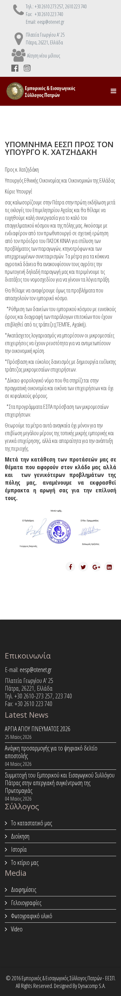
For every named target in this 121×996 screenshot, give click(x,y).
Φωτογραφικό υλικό (31, 915)
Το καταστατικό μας (31, 823)
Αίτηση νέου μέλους (43, 55)
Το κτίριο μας (24, 862)
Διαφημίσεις (23, 889)
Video (16, 929)
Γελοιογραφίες (25, 902)
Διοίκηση (19, 836)
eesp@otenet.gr (36, 669)
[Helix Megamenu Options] (113, 91)
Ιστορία (18, 849)
